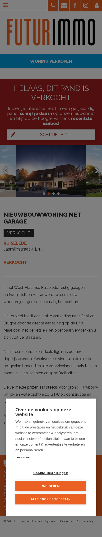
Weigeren (51, 486)
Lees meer (22, 457)
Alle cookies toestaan (50, 499)
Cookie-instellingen (50, 473)
